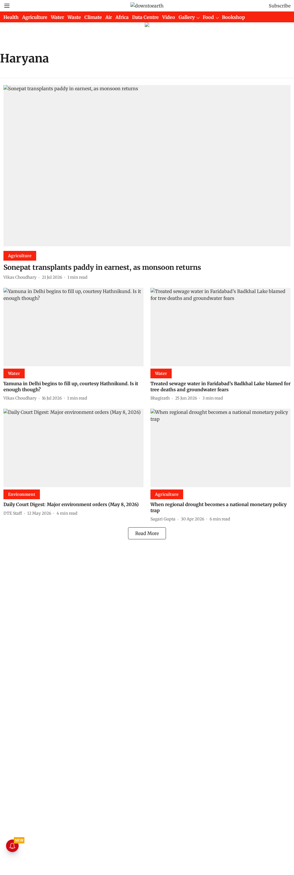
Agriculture (34, 17)
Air (108, 17)
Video (168, 17)
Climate (93, 17)
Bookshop (233, 17)
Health (11, 17)
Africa (122, 17)
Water (57, 17)
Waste (74, 17)
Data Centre (145, 17)
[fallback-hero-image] (147, 165)
